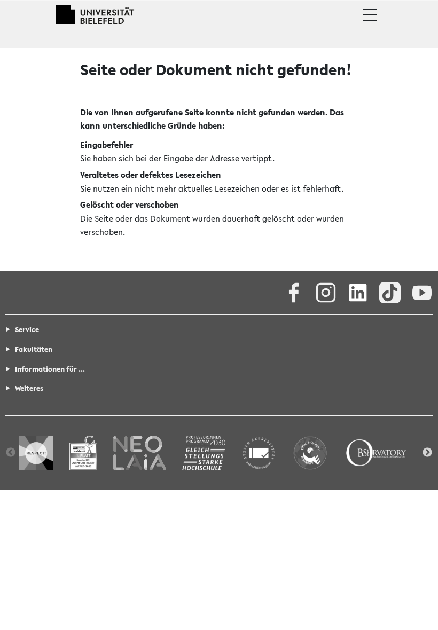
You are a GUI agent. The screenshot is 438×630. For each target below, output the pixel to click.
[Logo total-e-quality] (310, 452)
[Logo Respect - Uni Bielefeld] (36, 452)
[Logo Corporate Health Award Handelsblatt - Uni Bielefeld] (83, 452)
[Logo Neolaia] (139, 452)
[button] (370, 15)
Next (427, 452)
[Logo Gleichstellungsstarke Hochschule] (203, 452)
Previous (10, 452)
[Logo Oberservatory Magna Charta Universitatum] (376, 452)
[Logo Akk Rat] (258, 452)
